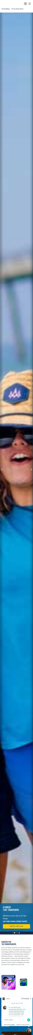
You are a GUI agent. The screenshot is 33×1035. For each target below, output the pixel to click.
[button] (1, 470)
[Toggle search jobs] (25, 3)
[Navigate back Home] (13, 9)
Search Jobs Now (16, 926)
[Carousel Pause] (19, 933)
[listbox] (16, 470)
